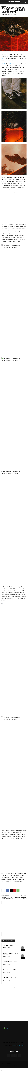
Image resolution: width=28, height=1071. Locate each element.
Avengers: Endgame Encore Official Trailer (10, 954)
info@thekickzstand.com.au (17, 1045)
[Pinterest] (14, 890)
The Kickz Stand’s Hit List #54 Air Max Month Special (7, 898)
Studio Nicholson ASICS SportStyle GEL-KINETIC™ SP (10, 970)
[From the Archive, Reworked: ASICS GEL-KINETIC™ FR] (22, 964)
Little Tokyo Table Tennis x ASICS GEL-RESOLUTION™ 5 (10, 978)
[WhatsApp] (18, 890)
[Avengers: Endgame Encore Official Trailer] (22, 956)
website (3, 58)
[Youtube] (19, 1055)
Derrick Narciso (6, 14)
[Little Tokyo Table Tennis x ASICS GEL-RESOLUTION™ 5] (22, 980)
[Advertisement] (14, 207)
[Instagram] (12, 1055)
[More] (21, 890)
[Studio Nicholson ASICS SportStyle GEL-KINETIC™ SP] (22, 972)
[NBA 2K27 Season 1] (22, 948)
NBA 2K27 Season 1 (8, 945)
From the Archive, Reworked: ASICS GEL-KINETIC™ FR (10, 962)
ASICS (3, 64)
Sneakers (4, 6)
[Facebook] (7, 890)
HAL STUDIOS (10, 64)
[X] (11, 890)
